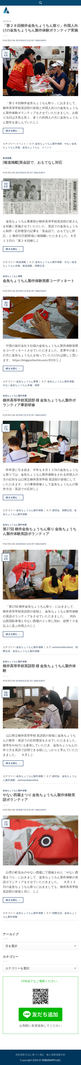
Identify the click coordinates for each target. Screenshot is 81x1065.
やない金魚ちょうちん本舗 (17, 385)
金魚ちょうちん (31, 147)
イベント (7, 21)
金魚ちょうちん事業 (12, 276)
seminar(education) (62, 647)
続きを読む (13, 130)
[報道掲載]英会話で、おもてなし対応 (32, 162)
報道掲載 (7, 158)
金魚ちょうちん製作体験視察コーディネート (38, 280)
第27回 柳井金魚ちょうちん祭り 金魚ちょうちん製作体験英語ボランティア (39, 531)
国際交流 (39, 265)
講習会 (56, 510)
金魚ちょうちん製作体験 (48, 143)
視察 (37, 385)
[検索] (40, 2)
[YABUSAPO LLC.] (21, 10)
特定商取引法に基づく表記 (30, 1054)
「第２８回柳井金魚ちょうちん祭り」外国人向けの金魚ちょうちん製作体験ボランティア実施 (40, 27)
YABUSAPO (40, 40)
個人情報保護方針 (55, 1054)
